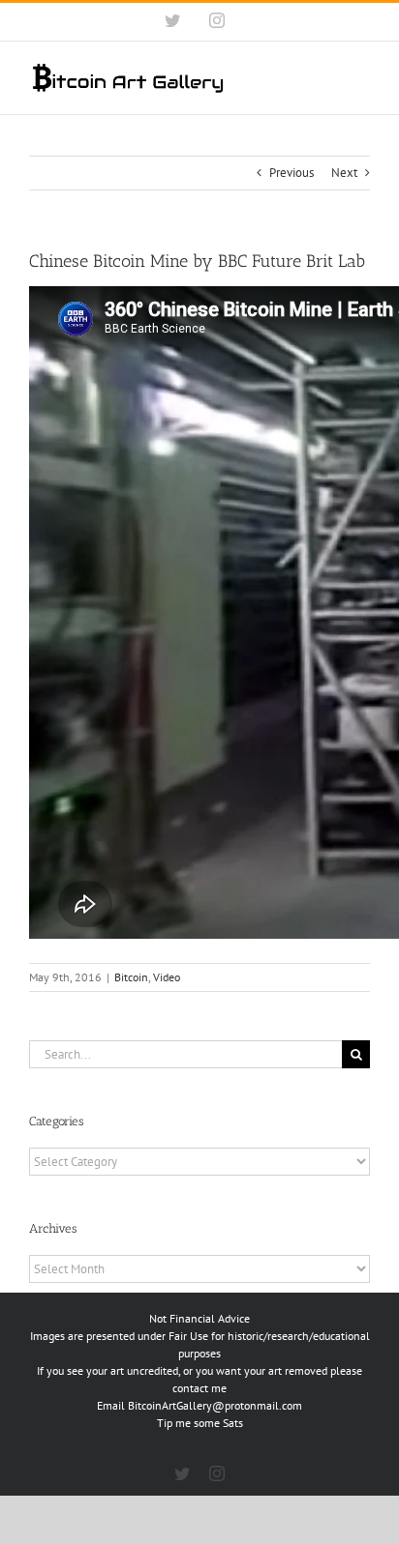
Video (166, 977)
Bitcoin (131, 977)
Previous (291, 172)
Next (344, 172)
